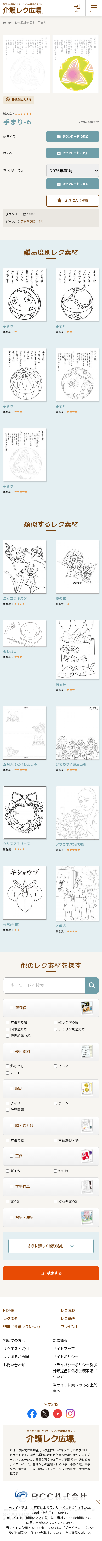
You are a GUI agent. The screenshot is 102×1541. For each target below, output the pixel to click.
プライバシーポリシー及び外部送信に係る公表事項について (75, 1370)
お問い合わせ (14, 1364)
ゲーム (63, 1103)
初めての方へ (14, 1340)
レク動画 (68, 1318)
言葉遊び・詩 (68, 1140)
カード (15, 1072)
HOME (7, 22)
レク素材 (68, 1310)
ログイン (77, 11)
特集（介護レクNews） (22, 1326)
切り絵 (63, 1170)
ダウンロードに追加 (75, 136)
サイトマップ (64, 1348)
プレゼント (70, 1326)
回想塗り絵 (18, 1029)
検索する (54, 1273)
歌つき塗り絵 (68, 1022)
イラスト (65, 1065)
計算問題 (17, 1109)
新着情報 (60, 1340)
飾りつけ (17, 1065)
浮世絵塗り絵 (20, 1035)
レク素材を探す (25, 22)
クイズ (15, 1103)
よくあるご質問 (16, 1356)
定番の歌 (17, 1140)
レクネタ (10, 1318)
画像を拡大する (22, 99)
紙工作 (15, 1170)
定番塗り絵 (28, 221)
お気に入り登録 (76, 200)
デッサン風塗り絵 (72, 1029)
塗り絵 (15, 1201)
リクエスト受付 (16, 1348)
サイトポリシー (65, 1356)
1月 (41, 221)
